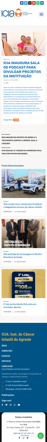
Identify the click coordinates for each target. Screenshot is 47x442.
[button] (41, 14)
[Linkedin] (42, 3)
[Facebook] (22, 3)
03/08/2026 (7, 211)
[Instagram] (30, 3)
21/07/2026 (7, 261)
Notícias (6, 59)
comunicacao (21, 211)
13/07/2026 (7, 312)
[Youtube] (34, 3)
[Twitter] (26, 3)
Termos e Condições (23, 417)
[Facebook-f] (2, 405)
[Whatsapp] (38, 3)
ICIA (38, 422)
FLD (25, 425)
